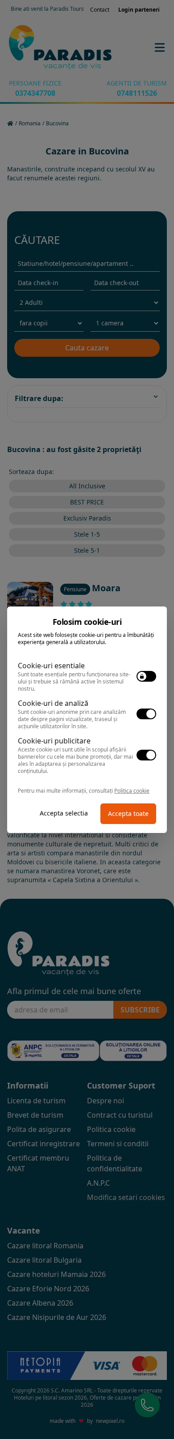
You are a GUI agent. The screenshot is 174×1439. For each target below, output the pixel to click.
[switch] (146, 676)
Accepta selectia (64, 813)
